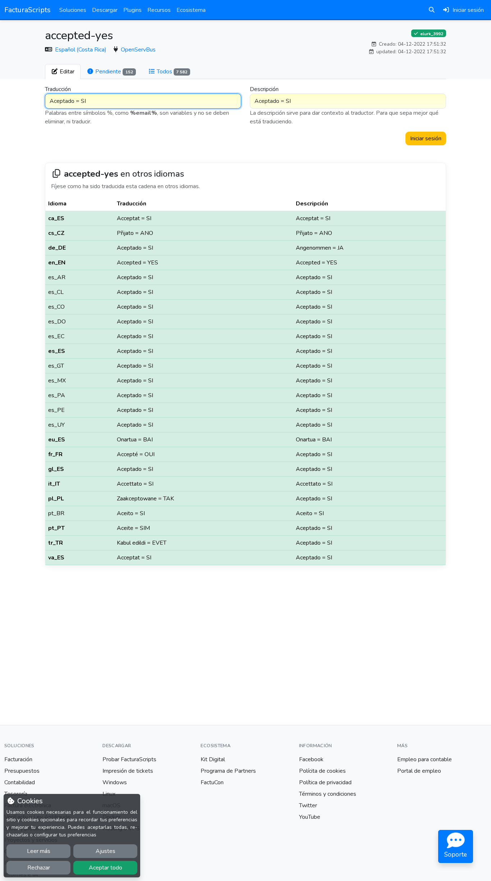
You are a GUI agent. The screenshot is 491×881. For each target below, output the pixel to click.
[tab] (63, 71)
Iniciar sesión (425, 138)
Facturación (18, 759)
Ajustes (105, 851)
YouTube (309, 817)
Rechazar (38, 868)
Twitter (308, 805)
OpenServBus (138, 50)
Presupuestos (22, 771)
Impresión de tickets (127, 771)
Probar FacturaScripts (129, 759)
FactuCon (212, 782)
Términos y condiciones (327, 794)
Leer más (38, 851)
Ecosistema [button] (191, 10)
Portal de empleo (419, 771)
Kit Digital (213, 759)
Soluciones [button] (72, 10)
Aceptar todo (105, 868)
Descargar (105, 10)
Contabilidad (19, 782)
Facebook (311, 759)
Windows (114, 782)
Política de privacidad (325, 782)
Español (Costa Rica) (81, 50)
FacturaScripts (27, 10)
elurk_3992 (431, 33)
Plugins (132, 10)
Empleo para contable (424, 759)
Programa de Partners (228, 771)
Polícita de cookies (322, 771)
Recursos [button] (159, 10)
